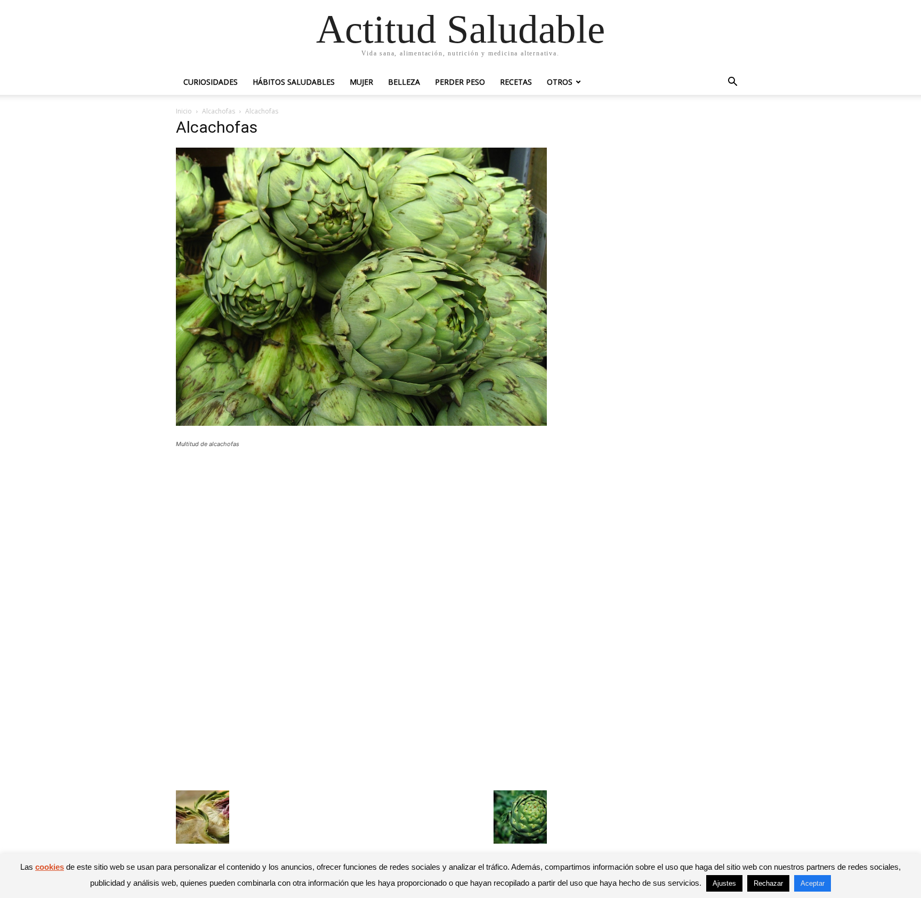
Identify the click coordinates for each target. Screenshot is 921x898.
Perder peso (460, 82)
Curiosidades (210, 82)
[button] (732, 83)
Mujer (361, 82)
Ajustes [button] (724, 883)
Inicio (184, 111)
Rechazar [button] (768, 883)
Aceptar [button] (813, 883)
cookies (49, 866)
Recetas (516, 82)
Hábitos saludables (294, 82)
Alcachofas (218, 111)
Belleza (404, 82)
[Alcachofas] (361, 422)
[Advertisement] (361, 534)
